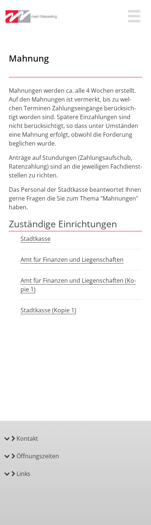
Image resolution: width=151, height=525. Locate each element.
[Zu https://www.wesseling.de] (31, 16)
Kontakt (26, 438)
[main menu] (134, 17)
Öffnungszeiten (37, 456)
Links (22, 474)
